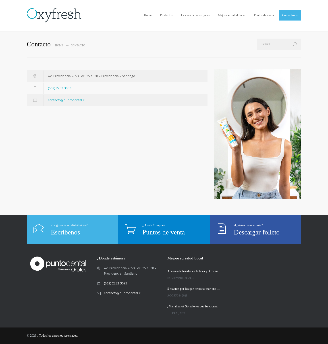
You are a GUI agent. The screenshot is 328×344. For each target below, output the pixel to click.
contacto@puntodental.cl (66, 100)
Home (148, 15)
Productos (166, 15)
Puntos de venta (264, 15)
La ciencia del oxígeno (195, 15)
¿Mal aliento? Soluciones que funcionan (192, 306)
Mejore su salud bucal (231, 15)
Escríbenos (65, 232)
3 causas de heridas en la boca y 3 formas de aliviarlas (194, 271)
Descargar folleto (257, 232)
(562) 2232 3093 (59, 88)
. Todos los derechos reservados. (57, 335)
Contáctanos (289, 15)
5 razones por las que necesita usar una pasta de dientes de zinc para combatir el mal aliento (194, 288)
